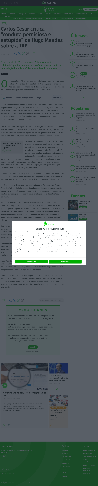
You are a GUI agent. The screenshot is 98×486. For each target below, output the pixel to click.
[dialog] (49, 243)
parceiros (32, 231)
